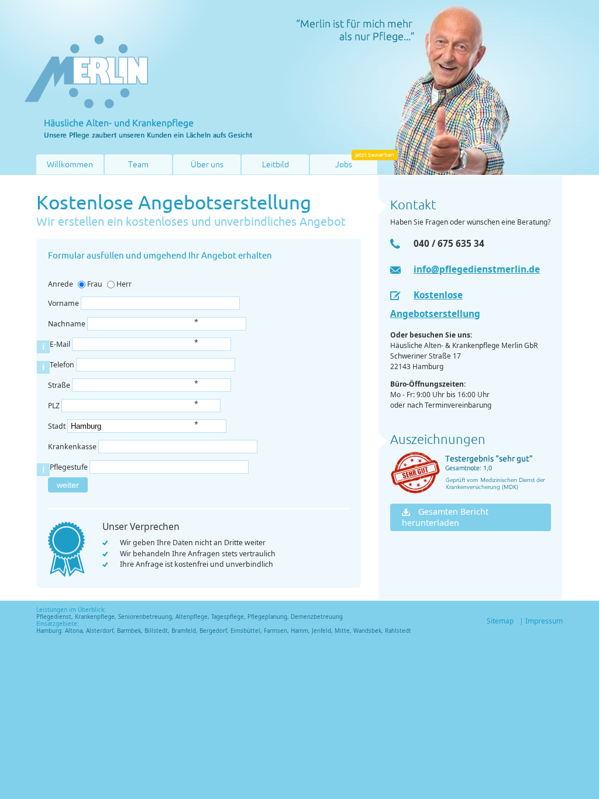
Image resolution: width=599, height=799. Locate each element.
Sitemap (500, 621)
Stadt (57, 426)
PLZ (54, 406)
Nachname (67, 324)
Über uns (207, 164)
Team (138, 164)
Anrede (60, 284)
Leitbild (275, 164)
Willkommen (70, 164)
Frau (94, 284)
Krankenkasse (72, 447)
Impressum (544, 621)
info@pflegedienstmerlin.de (477, 269)
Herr (124, 284)
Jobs (343, 164)
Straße (60, 385)
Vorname (63, 303)
